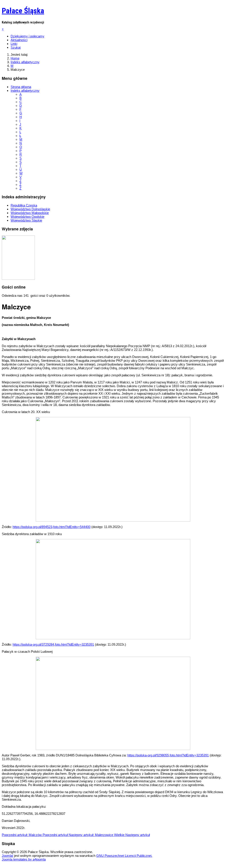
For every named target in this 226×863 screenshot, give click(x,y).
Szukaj (16, 47)
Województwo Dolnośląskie (30, 209)
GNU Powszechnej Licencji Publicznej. (124, 855)
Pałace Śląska (23, 10)
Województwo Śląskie (26, 220)
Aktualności (19, 40)
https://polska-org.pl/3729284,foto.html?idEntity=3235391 (53, 644)
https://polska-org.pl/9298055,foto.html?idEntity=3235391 (168, 755)
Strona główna (21, 87)
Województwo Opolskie (27, 216)
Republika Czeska (24, 205)
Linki (14, 44)
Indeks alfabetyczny (25, 90)
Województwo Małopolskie (30, 213)
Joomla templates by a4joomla (24, 859)
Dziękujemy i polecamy (27, 36)
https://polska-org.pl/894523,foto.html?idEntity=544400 (51, 527)
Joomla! (7, 855)
